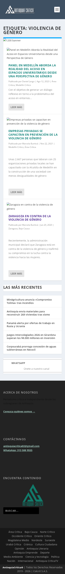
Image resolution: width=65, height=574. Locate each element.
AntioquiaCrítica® (13, 567)
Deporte (45, 552)
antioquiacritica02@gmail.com (21, 446)
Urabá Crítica (13, 544)
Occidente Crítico (22, 536)
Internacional (25, 561)
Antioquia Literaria (37, 548)
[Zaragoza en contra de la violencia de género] (32, 207)
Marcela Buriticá (30, 143)
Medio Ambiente (13, 556)
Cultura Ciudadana (46, 544)
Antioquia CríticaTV (47, 561)
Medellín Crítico (23, 85)
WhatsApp (18, 363)
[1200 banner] (32, 40)
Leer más (16, 107)
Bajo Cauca (24, 228)
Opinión (19, 548)
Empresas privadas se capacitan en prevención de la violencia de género (33, 134)
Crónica (28, 544)
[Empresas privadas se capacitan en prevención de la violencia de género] (32, 122)
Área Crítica (30, 147)
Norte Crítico (47, 532)
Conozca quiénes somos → (19, 411)
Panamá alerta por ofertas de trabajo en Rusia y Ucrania (31, 324)
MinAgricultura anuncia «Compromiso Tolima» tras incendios (29, 301)
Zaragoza (13, 228)
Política (55, 556)
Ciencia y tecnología (37, 556)
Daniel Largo (28, 81)
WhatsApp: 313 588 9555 (17, 450)
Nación (11, 561)
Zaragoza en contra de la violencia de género (29, 218)
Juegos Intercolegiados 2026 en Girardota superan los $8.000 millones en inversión (31, 336)
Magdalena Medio (18, 540)
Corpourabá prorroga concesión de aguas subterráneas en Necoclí (31, 348)
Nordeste (37, 540)
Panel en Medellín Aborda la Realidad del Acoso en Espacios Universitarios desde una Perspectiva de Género (32, 70)
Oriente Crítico (42, 536)
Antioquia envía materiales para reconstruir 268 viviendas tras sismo (28, 313)
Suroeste (50, 540)
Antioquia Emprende (26, 552)
